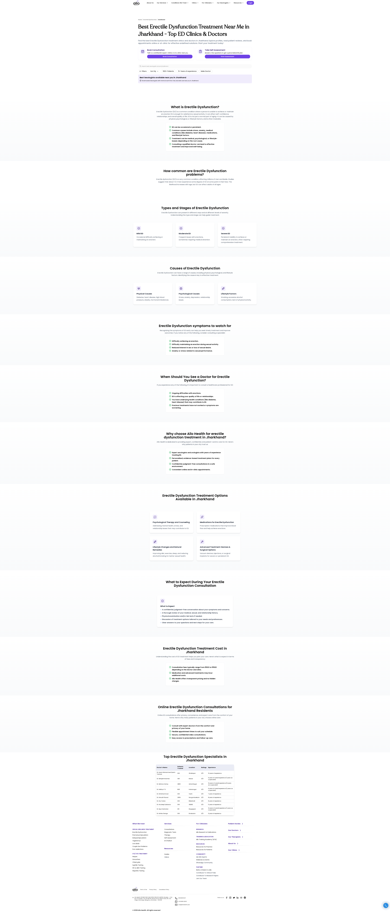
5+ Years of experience (187, 71)
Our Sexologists (223, 3)
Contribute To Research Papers (207, 876)
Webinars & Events (202, 860)
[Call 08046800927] (385, 905)
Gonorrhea (136, 859)
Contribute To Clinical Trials (206, 873)
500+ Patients (168, 71)
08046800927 (182, 898)
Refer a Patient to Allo (204, 870)
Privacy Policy (153, 889)
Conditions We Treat (179, 3)
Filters (144, 71)
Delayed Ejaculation (139, 838)
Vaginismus (136, 841)
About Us (150, 3)
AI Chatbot (168, 841)
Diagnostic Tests (170, 832)
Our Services (161, 3)
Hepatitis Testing (138, 871)
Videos (166, 857)
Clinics (194, 3)
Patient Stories (234, 824)
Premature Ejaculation (140, 835)
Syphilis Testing (137, 865)
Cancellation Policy (164, 889)
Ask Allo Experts (201, 857)
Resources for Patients (204, 850)
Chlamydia (136, 862)
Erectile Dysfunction (139, 832)
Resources (238, 3)
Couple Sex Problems (139, 846)
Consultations (169, 829)
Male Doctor (206, 71)
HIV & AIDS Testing (138, 868)
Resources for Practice (204, 847)
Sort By (153, 71)
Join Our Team (201, 878)
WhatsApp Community (204, 863)
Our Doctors (233, 830)
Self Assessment (170, 838)
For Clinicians (207, 3)
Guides (166, 854)
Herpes (134, 857)
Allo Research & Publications (206, 832)
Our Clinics (232, 850)
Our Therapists (234, 837)
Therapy (167, 835)
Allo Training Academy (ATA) (206, 839)
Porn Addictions (137, 849)
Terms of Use (143, 889)
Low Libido (135, 844)
